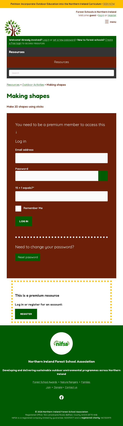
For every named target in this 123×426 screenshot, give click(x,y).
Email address (24, 149)
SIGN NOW (109, 3)
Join (48, 387)
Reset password (28, 257)
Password (21, 169)
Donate (58, 387)
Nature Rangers (69, 382)
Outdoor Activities (33, 84)
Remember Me (33, 208)
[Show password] (103, 176)
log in (101, 15)
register (112, 15)
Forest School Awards (45, 382)
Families (85, 382)
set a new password (64, 39)
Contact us (71, 387)
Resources (13, 84)
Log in (46, 39)
